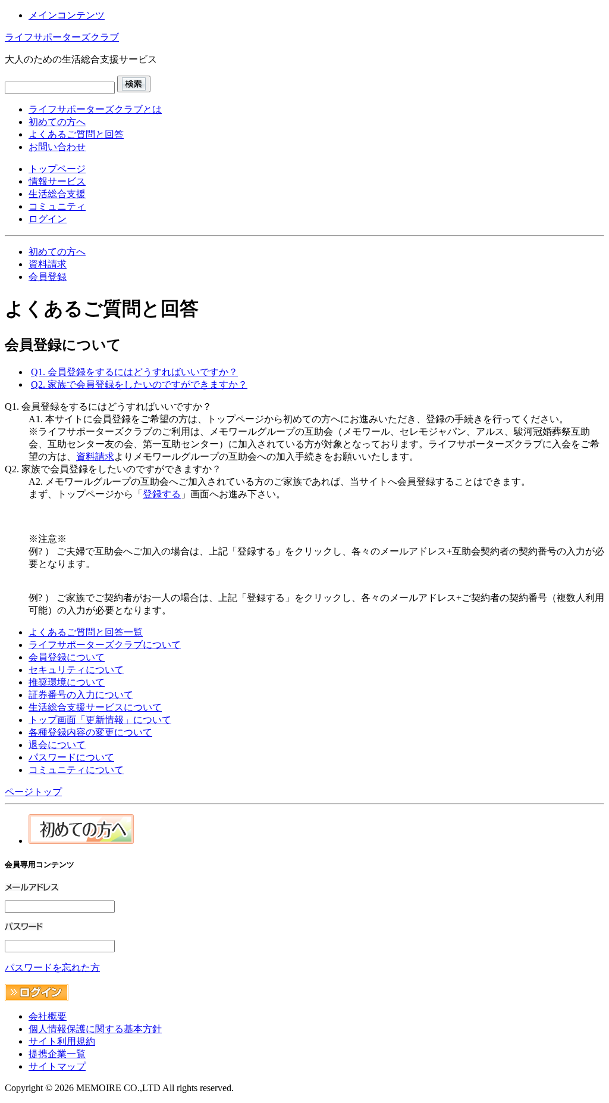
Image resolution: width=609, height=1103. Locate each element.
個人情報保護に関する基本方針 (95, 1029)
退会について (57, 745)
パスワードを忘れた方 (52, 967)
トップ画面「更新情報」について (100, 720)
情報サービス (57, 181)
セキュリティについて (76, 670)
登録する (162, 494)
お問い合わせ (57, 147)
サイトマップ (57, 1066)
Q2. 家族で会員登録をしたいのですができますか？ (139, 384)
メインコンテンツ (67, 15)
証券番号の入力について (81, 695)
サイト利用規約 (62, 1041)
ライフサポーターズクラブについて (105, 645)
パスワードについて (71, 757)
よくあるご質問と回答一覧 (86, 632)
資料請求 (48, 264)
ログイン (48, 219)
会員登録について (67, 657)
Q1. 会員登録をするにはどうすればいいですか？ (134, 372)
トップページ (57, 169)
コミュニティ (57, 206)
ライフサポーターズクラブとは (95, 109)
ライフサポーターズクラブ (62, 37)
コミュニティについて (76, 770)
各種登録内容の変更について (90, 732)
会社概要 (48, 1016)
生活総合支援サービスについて (95, 707)
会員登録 (48, 277)
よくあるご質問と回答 (76, 134)
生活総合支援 (57, 194)
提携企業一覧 (57, 1054)
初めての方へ (57, 122)
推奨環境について (67, 682)
